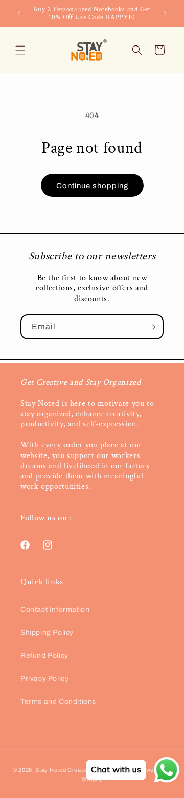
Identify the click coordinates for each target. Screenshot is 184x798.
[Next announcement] (165, 13)
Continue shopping (92, 185)
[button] (20, 50)
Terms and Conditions (58, 701)
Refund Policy (44, 655)
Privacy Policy (44, 678)
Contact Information (54, 609)
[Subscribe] (151, 326)
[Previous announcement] (19, 13)
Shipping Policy (47, 632)
